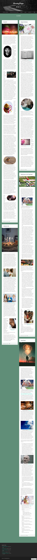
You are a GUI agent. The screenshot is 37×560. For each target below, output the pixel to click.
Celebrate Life (6, 226)
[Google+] (18, 7)
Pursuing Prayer (18, 3)
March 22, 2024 (6, 221)
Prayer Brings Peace (5, 546)
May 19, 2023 (23, 169)
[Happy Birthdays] (27, 29)
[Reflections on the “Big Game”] (27, 181)
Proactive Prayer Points (14, 12)
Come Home (23, 340)
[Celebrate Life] (10, 240)
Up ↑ (34, 558)
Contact (29, 12)
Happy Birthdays (24, 21)
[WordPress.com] (20, 7)
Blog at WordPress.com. (6, 558)
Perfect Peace (4, 548)
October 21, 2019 (24, 535)
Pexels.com (31, 206)
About (21, 12)
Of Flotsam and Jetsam (5, 553)
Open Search (34, 12)
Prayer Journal (5, 12)
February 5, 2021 (6, 343)
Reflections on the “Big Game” (27, 174)
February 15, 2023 (24, 335)
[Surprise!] (10, 29)
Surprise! (5, 21)
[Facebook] (16, 7)
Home (25, 12)
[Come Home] (27, 354)
